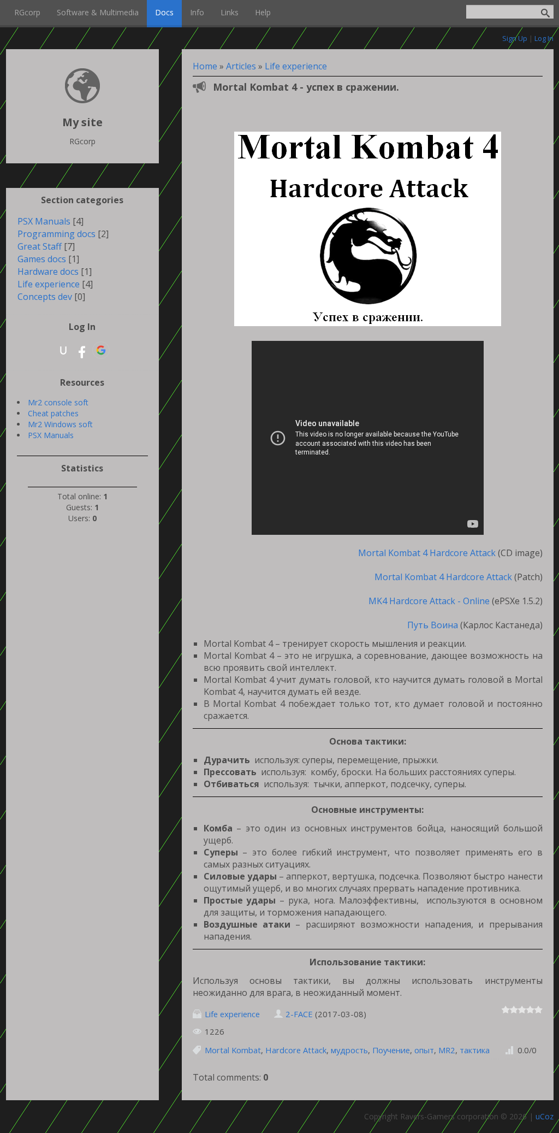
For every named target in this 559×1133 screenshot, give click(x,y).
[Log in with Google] (101, 350)
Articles (241, 66)
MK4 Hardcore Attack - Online (427, 601)
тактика (475, 1050)
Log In (544, 38)
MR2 (446, 1050)
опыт (424, 1050)
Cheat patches (53, 413)
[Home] (82, 100)
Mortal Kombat (233, 1050)
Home (205, 66)
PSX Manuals (43, 221)
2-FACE (299, 1013)
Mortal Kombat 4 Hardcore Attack (425, 553)
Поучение (391, 1050)
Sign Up (514, 38)
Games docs (41, 259)
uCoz (545, 1116)
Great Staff (39, 246)
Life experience (296, 66)
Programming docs (56, 234)
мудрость (349, 1050)
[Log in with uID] (63, 350)
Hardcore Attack (295, 1050)
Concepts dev (44, 297)
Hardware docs (48, 271)
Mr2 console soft (58, 402)
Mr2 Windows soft (60, 424)
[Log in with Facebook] (82, 350)
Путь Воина (432, 625)
